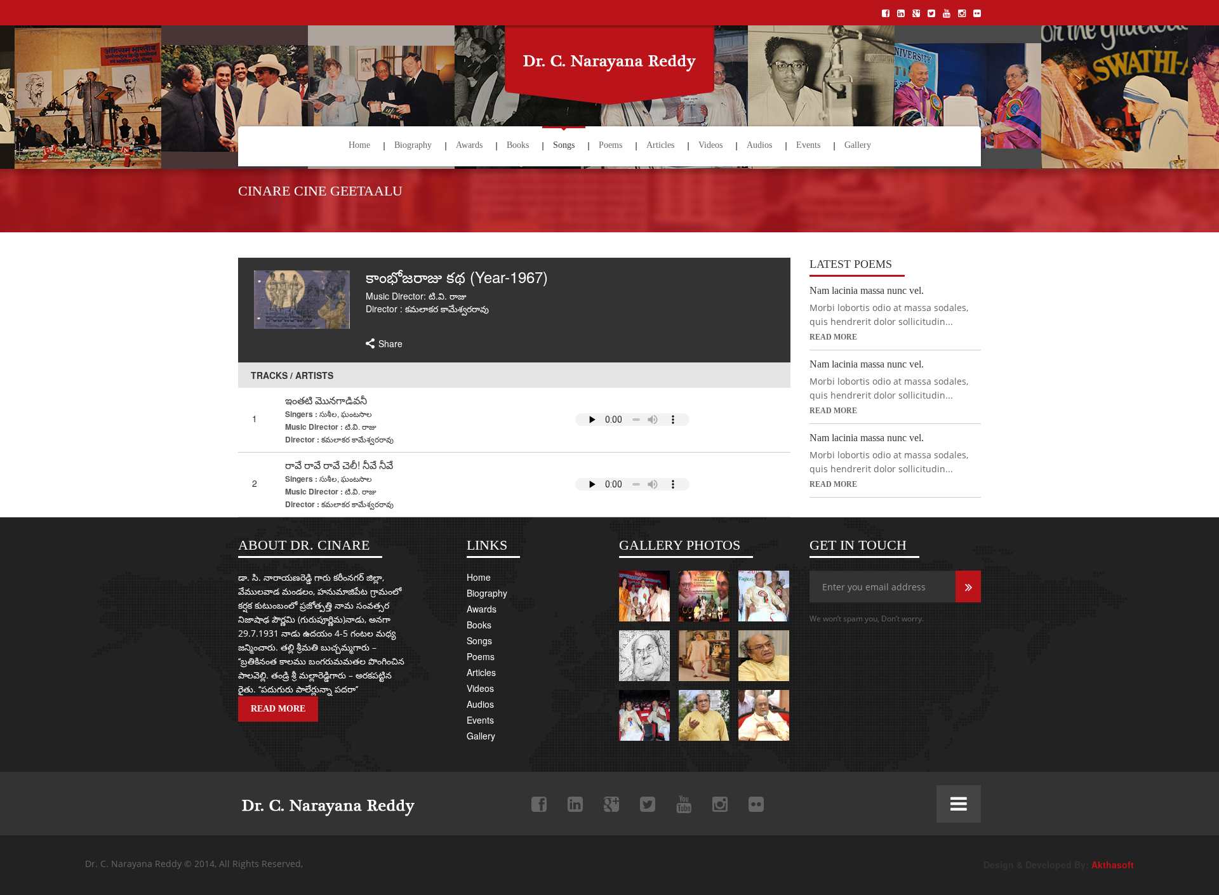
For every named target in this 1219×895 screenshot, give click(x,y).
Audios (759, 145)
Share (390, 343)
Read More (833, 337)
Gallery (857, 145)
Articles (660, 145)
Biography (413, 145)
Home (359, 145)
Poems (610, 145)
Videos (710, 145)
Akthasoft (1112, 864)
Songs (564, 145)
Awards (469, 145)
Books (518, 145)
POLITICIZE (324, 801)
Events (808, 145)
